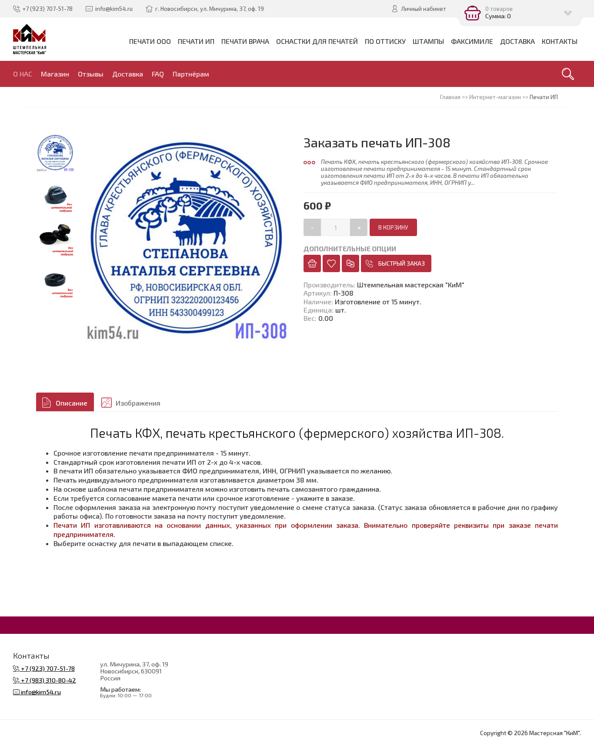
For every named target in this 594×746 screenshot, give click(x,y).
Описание (71, 403)
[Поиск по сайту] (568, 74)
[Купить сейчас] (312, 263)
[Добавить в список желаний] (331, 263)
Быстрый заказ (401, 263)
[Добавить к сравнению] (350, 263)
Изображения (138, 403)
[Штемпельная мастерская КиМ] (30, 39)
